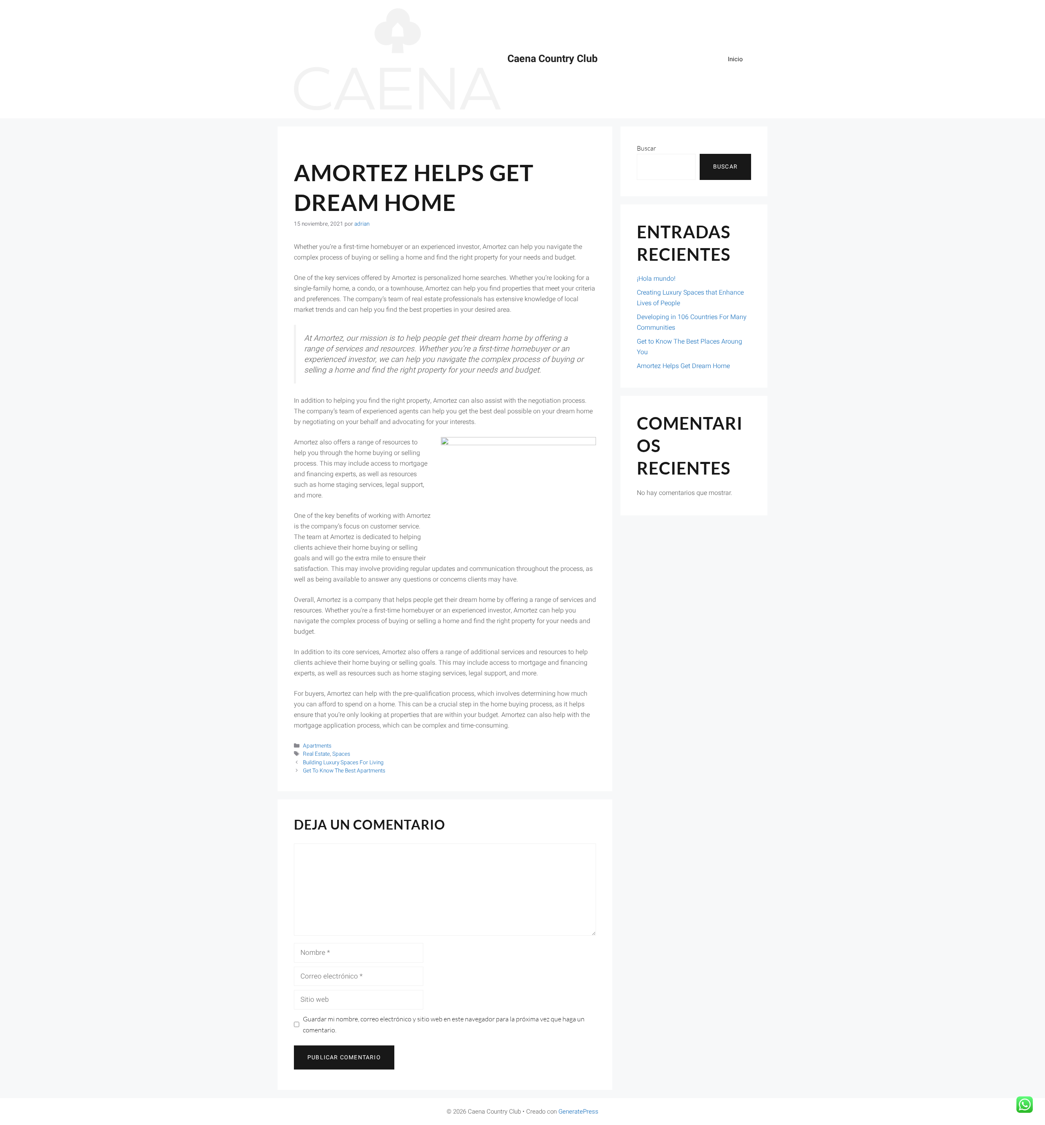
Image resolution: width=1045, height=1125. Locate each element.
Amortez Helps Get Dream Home (683, 366)
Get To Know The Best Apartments (344, 771)
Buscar (646, 148)
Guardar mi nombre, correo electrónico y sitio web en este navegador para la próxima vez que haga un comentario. (444, 1024)
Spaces (341, 754)
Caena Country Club (552, 59)
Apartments (317, 746)
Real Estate (316, 754)
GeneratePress (578, 1111)
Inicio (735, 59)
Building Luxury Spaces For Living (343, 763)
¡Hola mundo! (656, 279)
